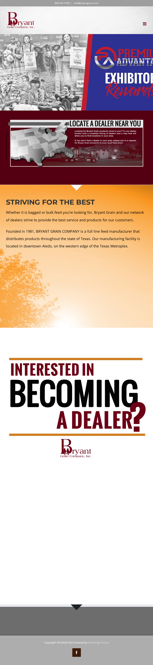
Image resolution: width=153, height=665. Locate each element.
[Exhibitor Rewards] (76, 72)
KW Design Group (98, 642)
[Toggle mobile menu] (145, 24)
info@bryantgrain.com (86, 3)
